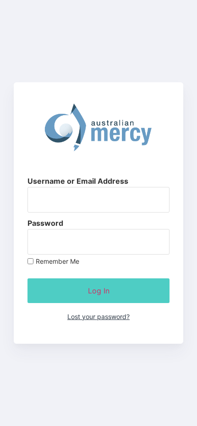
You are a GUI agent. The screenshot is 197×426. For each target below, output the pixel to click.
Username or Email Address (77, 181)
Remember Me (57, 261)
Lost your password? (98, 316)
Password (45, 223)
